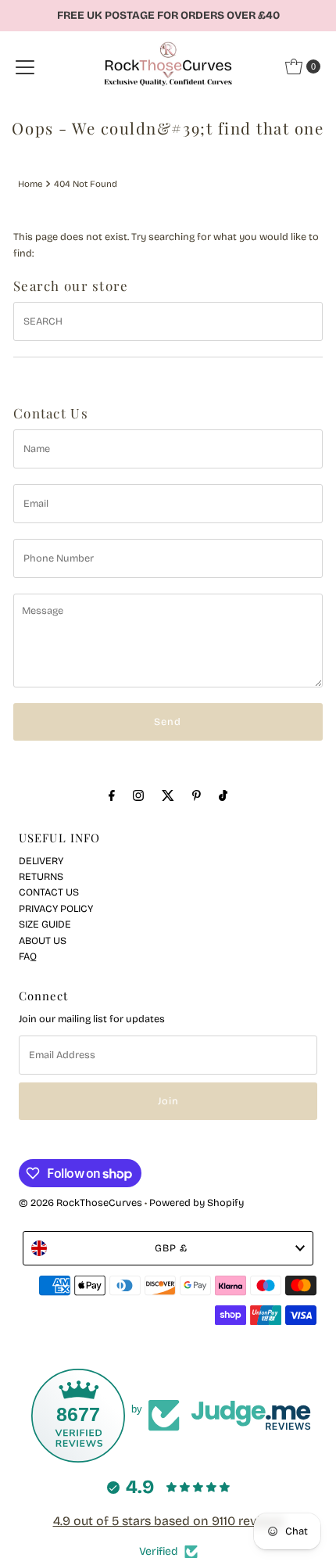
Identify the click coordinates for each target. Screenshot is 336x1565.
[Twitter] (168, 795)
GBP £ (171, 1248)
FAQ (28, 956)
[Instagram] (138, 795)
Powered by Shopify (196, 1202)
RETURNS (41, 876)
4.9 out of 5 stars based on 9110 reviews (168, 1520)
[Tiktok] (223, 795)
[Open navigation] (25, 66)
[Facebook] (112, 795)
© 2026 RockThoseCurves (80, 1202)
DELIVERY (41, 861)
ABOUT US (42, 940)
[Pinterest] (196, 795)
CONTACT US (49, 892)
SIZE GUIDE (45, 924)
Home (30, 183)
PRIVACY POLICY (56, 908)
